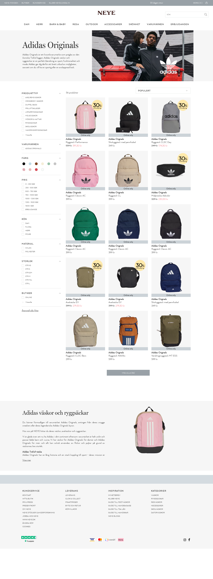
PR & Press (27, 502)
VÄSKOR (155, 495)
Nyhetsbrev (114, 495)
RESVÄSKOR (156, 502)
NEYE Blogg (114, 516)
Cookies (26, 527)
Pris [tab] (24, 180)
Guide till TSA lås (116, 509)
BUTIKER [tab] (27, 293)
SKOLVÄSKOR (157, 509)
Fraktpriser (71, 502)
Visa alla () (128, 373)
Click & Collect (72, 499)
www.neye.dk (28, 520)
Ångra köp (27, 523)
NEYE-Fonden (11, 3)
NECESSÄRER (157, 506)
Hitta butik (27, 499)
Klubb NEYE (114, 499)
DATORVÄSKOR (158, 513)
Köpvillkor (71, 509)
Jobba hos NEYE (30, 516)
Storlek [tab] (27, 261)
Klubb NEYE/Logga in (59, 3)
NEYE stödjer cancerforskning (38, 513)
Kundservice (39, 3)
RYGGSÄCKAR (157, 499)
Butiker (25, 3)
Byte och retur (73, 506)
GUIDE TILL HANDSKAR (118, 513)
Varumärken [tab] (30, 144)
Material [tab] (27, 244)
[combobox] (163, 91)
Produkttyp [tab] (30, 93)
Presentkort (29, 506)
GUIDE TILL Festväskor (119, 502)
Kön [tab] (24, 219)
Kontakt (26, 495)
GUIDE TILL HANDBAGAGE (119, 506)
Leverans (70, 495)
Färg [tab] (25, 158)
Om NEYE (26, 509)
